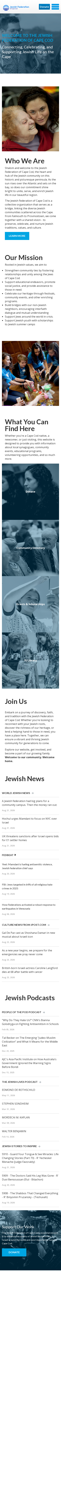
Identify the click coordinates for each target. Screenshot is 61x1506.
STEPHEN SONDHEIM (15, 1103)
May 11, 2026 (8, 1095)
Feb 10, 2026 (8, 1136)
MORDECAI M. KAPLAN (16, 1117)
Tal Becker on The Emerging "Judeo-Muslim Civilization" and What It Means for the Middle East (30, 1041)
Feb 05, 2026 (8, 1029)
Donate (44, 6)
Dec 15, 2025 (8, 1072)
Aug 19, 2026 (8, 893)
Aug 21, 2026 (8, 810)
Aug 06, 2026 (8, 914)
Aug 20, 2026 (8, 873)
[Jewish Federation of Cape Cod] (16, 8)
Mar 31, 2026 (8, 1109)
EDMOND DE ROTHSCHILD (18, 1090)
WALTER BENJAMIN (14, 1131)
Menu (55, 7)
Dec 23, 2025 (8, 1050)
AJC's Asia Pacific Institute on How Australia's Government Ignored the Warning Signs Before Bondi (29, 1063)
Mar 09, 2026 (8, 1122)
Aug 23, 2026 (8, 942)
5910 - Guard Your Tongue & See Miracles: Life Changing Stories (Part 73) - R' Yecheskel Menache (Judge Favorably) (30, 1158)
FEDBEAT (8, 854)
